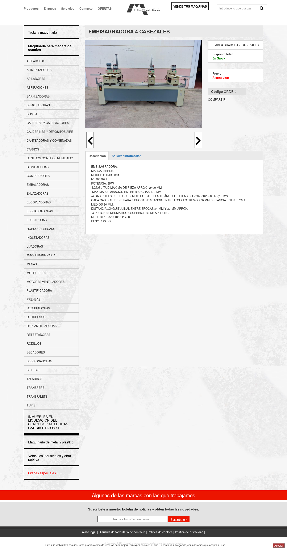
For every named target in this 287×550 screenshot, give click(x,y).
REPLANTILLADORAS (42, 326)
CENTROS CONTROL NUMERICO (50, 158)
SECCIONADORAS (39, 361)
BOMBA (32, 114)
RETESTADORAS (38, 334)
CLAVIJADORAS (38, 167)
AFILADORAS (36, 61)
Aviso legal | (90, 532)
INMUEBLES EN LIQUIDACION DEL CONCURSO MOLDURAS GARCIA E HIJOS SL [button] (48, 422)
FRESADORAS (37, 220)
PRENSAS (33, 299)
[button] (49, 48)
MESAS (32, 264)
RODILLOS (34, 343)
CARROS (33, 149)
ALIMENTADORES (39, 70)
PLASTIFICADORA (39, 290)
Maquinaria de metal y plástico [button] (51, 442)
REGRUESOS (36, 317)
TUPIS (31, 405)
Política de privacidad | (190, 532)
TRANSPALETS (37, 396)
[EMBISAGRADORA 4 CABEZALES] (143, 84)
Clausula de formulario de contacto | (123, 532)
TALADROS (34, 379)
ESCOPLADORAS (39, 202)
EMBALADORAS (38, 184)
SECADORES (36, 352)
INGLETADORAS (38, 237)
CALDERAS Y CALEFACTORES (48, 123)
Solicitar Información (127, 156)
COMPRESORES (38, 176)
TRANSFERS (35, 387)
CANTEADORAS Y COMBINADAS (49, 140)
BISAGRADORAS (38, 105)
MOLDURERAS (37, 273)
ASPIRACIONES (37, 87)
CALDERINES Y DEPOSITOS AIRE (50, 131)
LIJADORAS (35, 246)
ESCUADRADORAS (40, 211)
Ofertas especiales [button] (42, 473)
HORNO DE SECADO (41, 229)
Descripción (97, 156)
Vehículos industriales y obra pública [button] (49, 457)
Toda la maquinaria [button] (42, 32)
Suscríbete (178, 519)
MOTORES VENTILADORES (46, 282)
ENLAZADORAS (37, 193)
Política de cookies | (161, 532)
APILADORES (36, 78)
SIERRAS (33, 370)
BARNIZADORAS (38, 96)
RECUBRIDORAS (38, 308)
